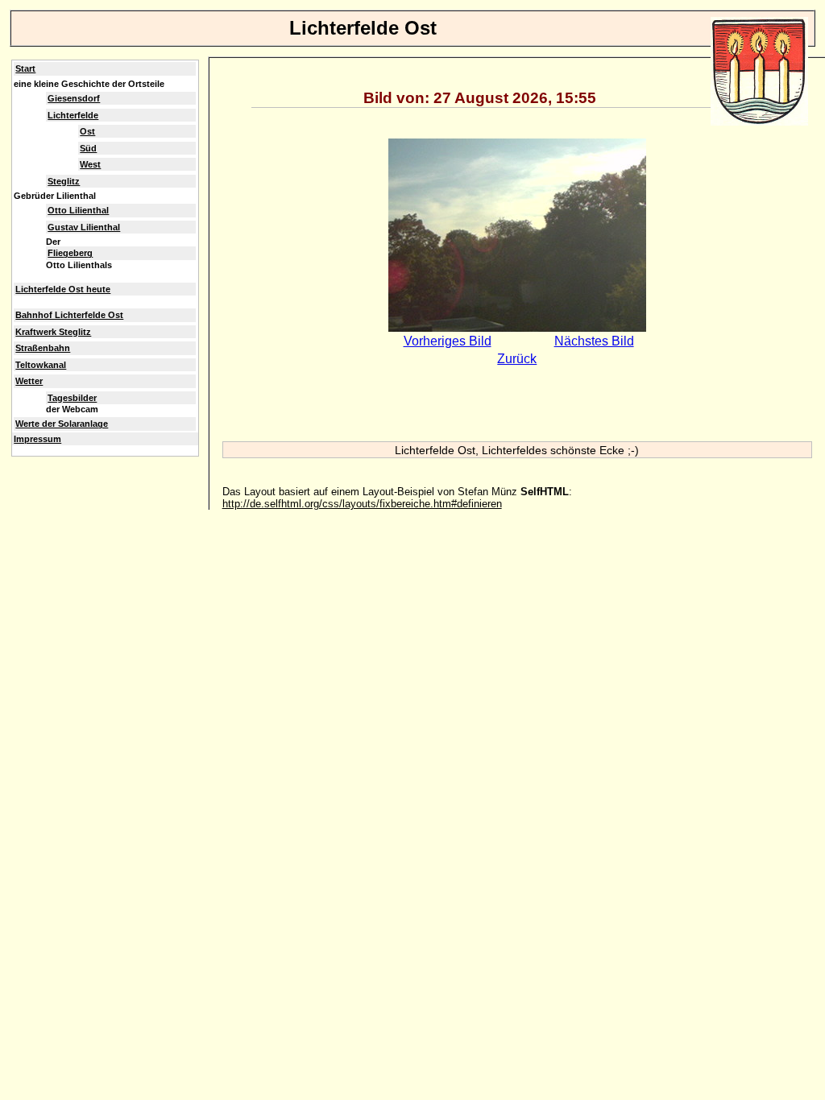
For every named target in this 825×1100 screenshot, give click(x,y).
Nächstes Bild (594, 341)
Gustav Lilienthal (84, 227)
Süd (88, 148)
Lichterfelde (73, 115)
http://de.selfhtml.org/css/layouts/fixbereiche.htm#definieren (362, 504)
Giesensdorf (74, 98)
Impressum (37, 439)
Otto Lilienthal (78, 210)
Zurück (517, 359)
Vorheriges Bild (447, 341)
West (90, 164)
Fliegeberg (70, 253)
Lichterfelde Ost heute (62, 289)
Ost (87, 131)
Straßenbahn (42, 348)
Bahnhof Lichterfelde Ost (69, 315)
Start (25, 68)
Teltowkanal (40, 365)
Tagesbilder (72, 398)
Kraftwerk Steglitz (53, 332)
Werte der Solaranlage (61, 423)
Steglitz (64, 181)
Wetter (29, 381)
